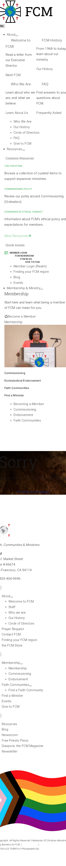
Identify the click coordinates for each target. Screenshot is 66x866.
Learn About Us (17, 113)
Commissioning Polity (18, 189)
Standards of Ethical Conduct (23, 211)
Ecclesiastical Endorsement (22, 380)
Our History (44, 69)
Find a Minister (14, 395)
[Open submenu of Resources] (23, 150)
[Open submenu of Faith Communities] (30, 685)
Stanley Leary (47, 848)
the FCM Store (13, 166)
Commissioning (14, 373)
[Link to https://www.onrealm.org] (6, 252)
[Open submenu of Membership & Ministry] (41, 289)
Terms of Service (48, 844)
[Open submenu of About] (16, 35)
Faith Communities (16, 388)
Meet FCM (13, 75)
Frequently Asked (49, 113)
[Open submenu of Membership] (21, 663)
